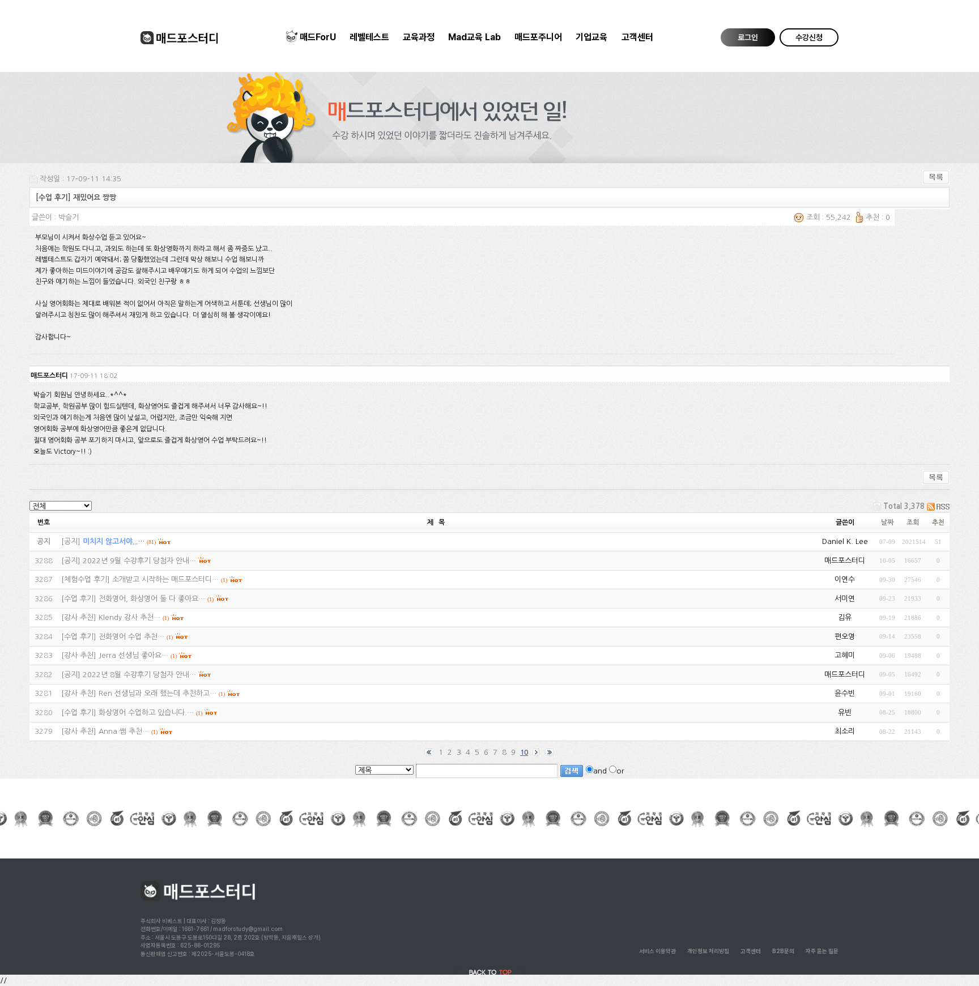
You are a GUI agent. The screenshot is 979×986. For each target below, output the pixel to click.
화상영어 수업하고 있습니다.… (146, 712)
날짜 (887, 522)
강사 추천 (78, 617)
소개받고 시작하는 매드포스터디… (165, 579)
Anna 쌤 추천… (124, 731)
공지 (71, 541)
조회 (912, 522)
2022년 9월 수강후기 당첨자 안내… (139, 560)
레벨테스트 (369, 37)
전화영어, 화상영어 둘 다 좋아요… (152, 598)
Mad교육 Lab (474, 37)
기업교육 (591, 37)
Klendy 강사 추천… (129, 617)
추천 (938, 522)
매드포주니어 (538, 37)
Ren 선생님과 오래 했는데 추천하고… (157, 693)
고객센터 (637, 37)
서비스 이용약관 (657, 950)
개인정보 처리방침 (708, 950)
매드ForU (318, 37)
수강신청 (809, 37)
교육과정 (419, 37)
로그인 (748, 37)
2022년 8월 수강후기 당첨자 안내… (139, 674)
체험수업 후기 (85, 579)
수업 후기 (78, 598)
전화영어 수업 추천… (131, 636)
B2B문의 (783, 950)
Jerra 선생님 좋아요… (133, 655)
